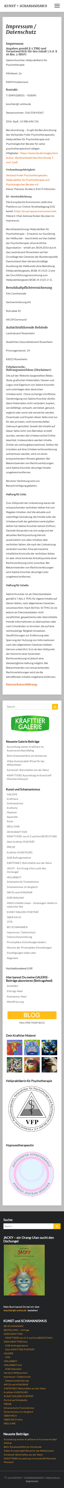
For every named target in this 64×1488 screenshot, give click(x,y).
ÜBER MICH (14, 917)
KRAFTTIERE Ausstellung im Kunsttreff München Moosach (29, 777)
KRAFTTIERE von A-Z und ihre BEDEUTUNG (32, 836)
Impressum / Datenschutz (21, 932)
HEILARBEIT (14, 877)
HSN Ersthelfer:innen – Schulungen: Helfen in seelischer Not (32, 904)
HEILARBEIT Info (13, 1365)
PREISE (11, 846)
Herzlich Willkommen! (16, 1372)
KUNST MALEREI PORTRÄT (23, 911)
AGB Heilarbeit (15, 897)
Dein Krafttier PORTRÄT (21, 841)
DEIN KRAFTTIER (17, 831)
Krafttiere (12, 798)
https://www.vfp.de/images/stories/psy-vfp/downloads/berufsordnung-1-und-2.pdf (32, 157)
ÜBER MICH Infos (13, 1419)
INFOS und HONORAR (19, 892)
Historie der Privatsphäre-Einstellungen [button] (29, 947)
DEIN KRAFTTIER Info (15, 1341)
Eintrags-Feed (15, 991)
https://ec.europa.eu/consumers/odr (35, 211)
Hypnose (12, 812)
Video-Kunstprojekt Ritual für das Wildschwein (26, 763)
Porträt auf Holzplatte (15, 1400)
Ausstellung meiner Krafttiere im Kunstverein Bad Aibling (25, 748)
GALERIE (12, 794)
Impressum (32, 1481)
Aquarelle (12, 816)
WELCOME (13, 826)
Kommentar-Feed (16, 996)
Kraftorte (12, 807)
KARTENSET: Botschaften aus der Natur (29, 862)
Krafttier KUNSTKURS (19, 852)
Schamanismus (15, 803)
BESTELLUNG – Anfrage (16, 1329)
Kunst (10, 821)
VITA (9, 921)
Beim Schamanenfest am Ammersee (27, 755)
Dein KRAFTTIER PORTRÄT (20, 1349)
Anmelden (12, 985)
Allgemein (12, 958)
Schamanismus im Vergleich (22, 886)
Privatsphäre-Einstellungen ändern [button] (26, 942)
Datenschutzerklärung (19, 936)
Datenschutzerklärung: (22, 684)
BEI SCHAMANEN (17, 927)
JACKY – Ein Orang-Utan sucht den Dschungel (26, 870)
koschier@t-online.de (15, 1310)
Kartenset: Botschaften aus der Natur (28, 769)
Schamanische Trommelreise (23, 881)
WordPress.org (15, 1001)
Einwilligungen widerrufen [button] (21, 952)
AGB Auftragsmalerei (19, 857)
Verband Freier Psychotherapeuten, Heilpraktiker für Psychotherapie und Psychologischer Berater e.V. (27, 180)
